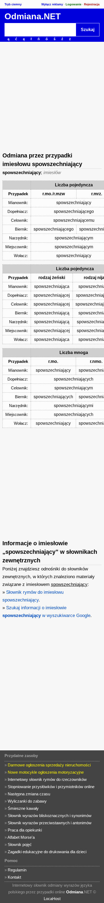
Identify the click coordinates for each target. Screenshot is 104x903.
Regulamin (17, 870)
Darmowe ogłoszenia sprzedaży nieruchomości (49, 765)
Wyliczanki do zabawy (27, 801)
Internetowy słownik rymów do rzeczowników (47, 779)
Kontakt (14, 877)
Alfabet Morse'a (21, 837)
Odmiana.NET (33, 16)
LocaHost (52, 898)
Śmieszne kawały (23, 808)
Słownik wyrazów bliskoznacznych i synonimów (49, 815)
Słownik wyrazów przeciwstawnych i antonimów (49, 823)
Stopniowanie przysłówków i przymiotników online (51, 786)
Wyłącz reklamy (52, 4)
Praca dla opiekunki (25, 830)
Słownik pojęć (20, 844)
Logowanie (73, 4)
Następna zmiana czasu (29, 794)
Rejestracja (91, 4)
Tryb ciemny (13, 4)
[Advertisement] (52, 96)
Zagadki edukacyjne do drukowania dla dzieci (47, 851)
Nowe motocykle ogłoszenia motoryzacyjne (46, 772)
